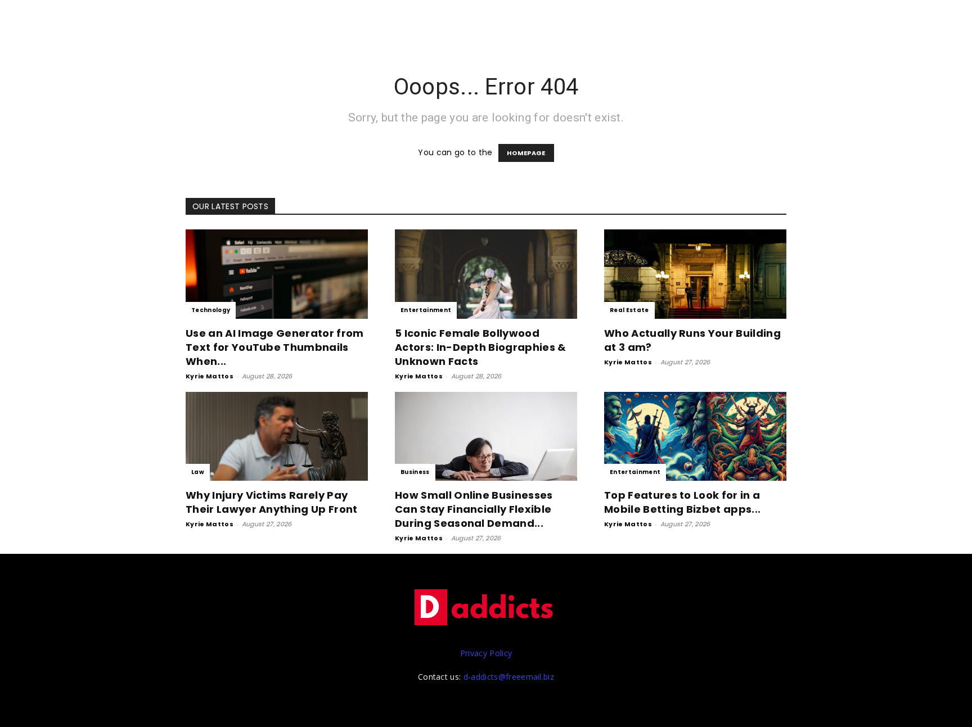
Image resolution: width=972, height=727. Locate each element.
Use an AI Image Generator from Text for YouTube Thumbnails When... (275, 347)
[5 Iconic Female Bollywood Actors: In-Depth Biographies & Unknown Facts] (486, 274)
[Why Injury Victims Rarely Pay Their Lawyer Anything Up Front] (277, 436)
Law (197, 472)
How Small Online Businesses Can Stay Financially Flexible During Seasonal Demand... (474, 509)
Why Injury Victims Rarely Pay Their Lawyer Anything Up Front (272, 502)
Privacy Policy (486, 653)
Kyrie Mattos (209, 376)
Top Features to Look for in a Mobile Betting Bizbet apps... (682, 502)
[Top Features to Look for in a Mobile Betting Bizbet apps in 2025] (695, 436)
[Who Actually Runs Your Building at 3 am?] (695, 274)
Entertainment (425, 310)
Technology (210, 310)
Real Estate (629, 310)
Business (415, 472)
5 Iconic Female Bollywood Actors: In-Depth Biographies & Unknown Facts (480, 347)
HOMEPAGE (526, 152)
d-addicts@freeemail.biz (509, 676)
